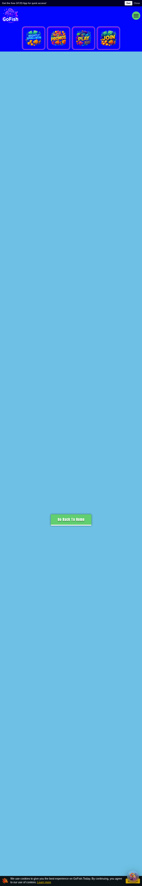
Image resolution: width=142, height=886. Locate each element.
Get (128, 3)
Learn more (44, 882)
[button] (136, 15)
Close (137, 3)
